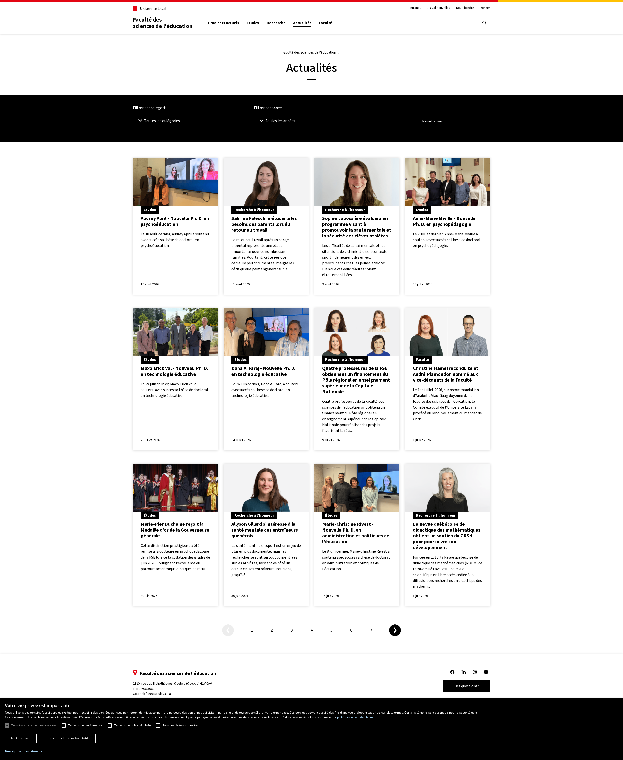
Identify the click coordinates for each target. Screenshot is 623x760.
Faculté (325, 22)
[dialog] (311, 729)
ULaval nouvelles (438, 8)
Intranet (415, 8)
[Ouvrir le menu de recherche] (484, 23)
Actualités (302, 22)
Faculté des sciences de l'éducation (162, 23)
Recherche (276, 22)
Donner (485, 8)
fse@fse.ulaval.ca (158, 693)
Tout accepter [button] (21, 738)
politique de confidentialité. (355, 717)
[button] (23, 751)
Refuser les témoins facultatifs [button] (68, 738)
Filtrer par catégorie (150, 107)
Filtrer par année (268, 107)
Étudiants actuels (223, 22)
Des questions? (466, 686)
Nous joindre (465, 8)
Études (253, 22)
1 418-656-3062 (143, 688)
